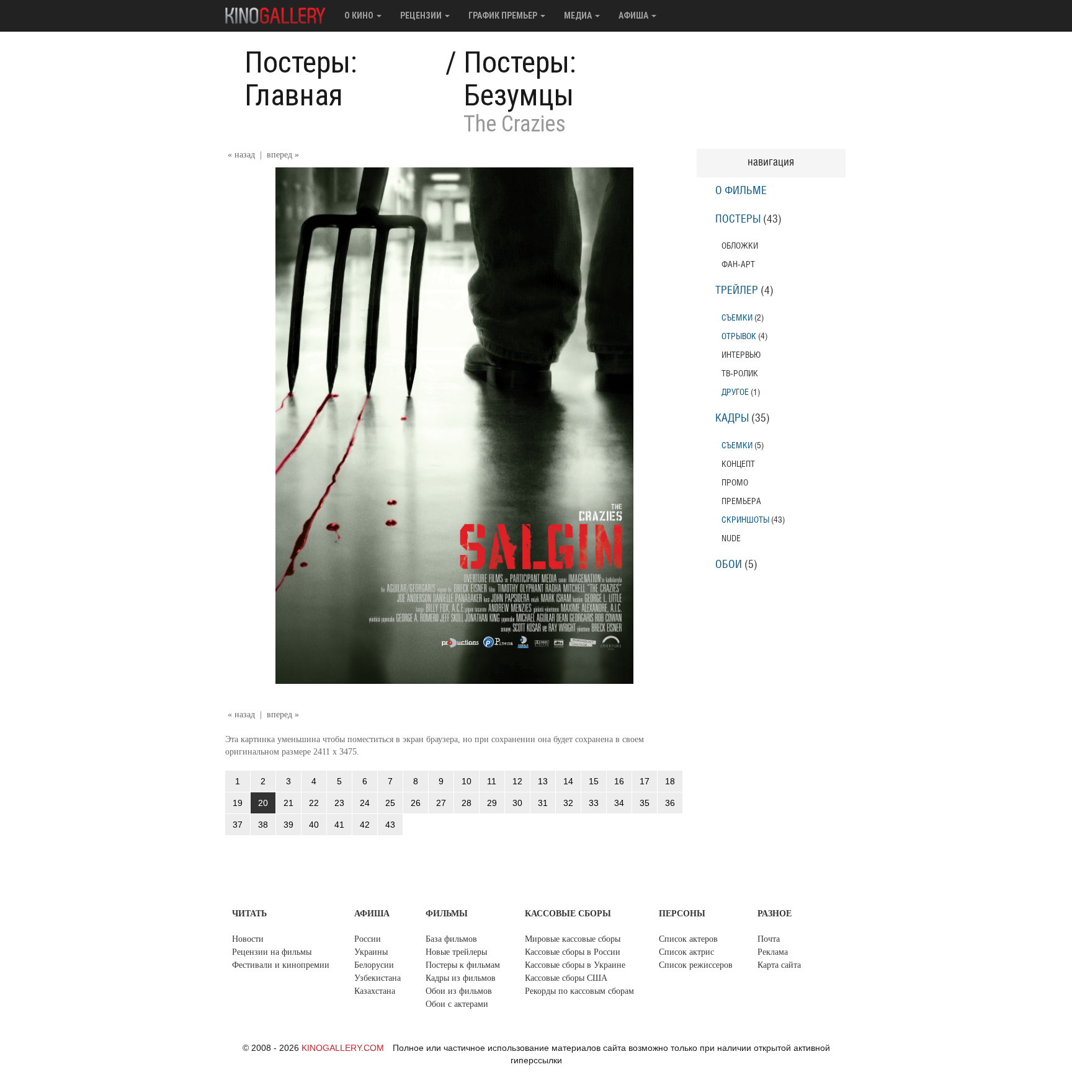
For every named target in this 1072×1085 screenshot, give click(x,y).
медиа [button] (579, 15)
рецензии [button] (422, 15)
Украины (371, 952)
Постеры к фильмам (463, 965)
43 (390, 825)
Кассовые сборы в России (572, 952)
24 (365, 803)
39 (288, 825)
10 (466, 781)
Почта (768, 939)
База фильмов (451, 939)
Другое (735, 392)
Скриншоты (745, 520)
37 (238, 825)
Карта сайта (779, 965)
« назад (241, 154)
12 (517, 781)
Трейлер (736, 291)
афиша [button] (634, 15)
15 (594, 781)
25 (390, 803)
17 (645, 781)
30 (517, 803)
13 (543, 781)
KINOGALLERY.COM (343, 1048)
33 (594, 803)
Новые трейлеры (456, 952)
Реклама (772, 952)
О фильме (741, 191)
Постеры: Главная (300, 79)
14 (568, 781)
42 (365, 825)
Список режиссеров (696, 965)
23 (339, 803)
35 (645, 803)
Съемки (737, 318)
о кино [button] (359, 15)
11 (491, 781)
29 (492, 803)
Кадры (732, 418)
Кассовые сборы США (566, 978)
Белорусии (374, 965)
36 (670, 803)
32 (568, 803)
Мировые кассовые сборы (572, 939)
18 (670, 781)
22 (314, 803)
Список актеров (688, 939)
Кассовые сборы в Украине (575, 965)
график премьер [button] (503, 15)
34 (619, 803)
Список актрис (686, 952)
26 (416, 803)
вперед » (283, 154)
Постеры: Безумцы (519, 79)
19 (238, 803)
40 (314, 825)
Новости (248, 939)
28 (466, 803)
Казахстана (374, 991)
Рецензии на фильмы (271, 952)
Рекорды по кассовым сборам (579, 991)
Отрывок (738, 336)
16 (619, 781)
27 (441, 803)
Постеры (738, 219)
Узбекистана (377, 978)
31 (543, 803)
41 (339, 825)
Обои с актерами (457, 1004)
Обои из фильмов (459, 991)
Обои (728, 565)
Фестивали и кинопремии (280, 965)
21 (288, 803)
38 (263, 825)
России (367, 939)
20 (263, 803)
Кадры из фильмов (461, 978)
